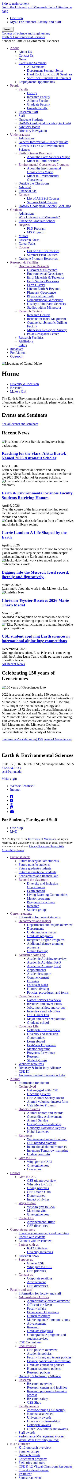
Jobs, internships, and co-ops (46, 1007)
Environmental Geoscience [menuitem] (45, 273)
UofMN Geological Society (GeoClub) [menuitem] (45, 123)
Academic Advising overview (47, 958)
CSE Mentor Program (41, 1105)
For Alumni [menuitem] (18, 352)
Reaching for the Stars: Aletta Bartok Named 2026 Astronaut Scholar (34, 455)
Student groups (37, 909)
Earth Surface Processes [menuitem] (43, 281)
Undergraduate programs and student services (46, 1336)
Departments (35, 928)
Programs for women (41, 902)
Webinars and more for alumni (47, 1139)
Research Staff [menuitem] (28, 112)
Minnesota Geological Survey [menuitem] (47, 330)
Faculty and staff (21, 1289)
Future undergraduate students (39, 861)
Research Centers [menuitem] (30, 311)
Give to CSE (27, 1158)
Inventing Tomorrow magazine (47, 1150)
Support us (26, 1259)
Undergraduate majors (42, 932)
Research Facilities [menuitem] (31, 337)
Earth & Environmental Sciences (23, 37)
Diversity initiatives (40, 1252)
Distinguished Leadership (44, 1124)
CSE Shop (34, 1402)
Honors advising (38, 988)
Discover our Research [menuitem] (34, 266)
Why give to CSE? (39, 1161)
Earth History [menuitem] (36, 285)
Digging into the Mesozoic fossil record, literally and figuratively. (35, 574)
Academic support (39, 973)
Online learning (37, 951)
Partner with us (29, 1244)
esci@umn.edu (12, 771)
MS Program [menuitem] (35, 232)
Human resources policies (44, 1368)
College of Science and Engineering (26, 33)
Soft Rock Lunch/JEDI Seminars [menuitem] (49, 78)
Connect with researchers (35, 1240)
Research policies (38, 1372)
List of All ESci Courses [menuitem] (43, 198)
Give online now (38, 1165)
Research (16, 388)
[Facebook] (11, 796)
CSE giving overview (41, 1180)
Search (7, 29)
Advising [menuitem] (25, 187)
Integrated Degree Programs (45, 940)
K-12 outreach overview (35, 1447)
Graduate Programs (40, 1331)
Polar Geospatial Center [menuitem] (43, 334)
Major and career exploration (46, 1019)
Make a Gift (18, 391)
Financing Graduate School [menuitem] (37, 221)
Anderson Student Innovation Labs (42, 1075)
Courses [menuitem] (24, 194)
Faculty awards (29, 1406)
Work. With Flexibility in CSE (39, 1440)
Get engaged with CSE (42, 1090)
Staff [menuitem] (22, 115)
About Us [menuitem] (25, 51)
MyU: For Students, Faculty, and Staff (35, 22)
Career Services (29, 996)
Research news (29, 1256)
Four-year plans (37, 985)
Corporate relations (39, 1278)
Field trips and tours (32, 1462)
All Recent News (13, 664)
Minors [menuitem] (23, 236)
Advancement (36, 1282)
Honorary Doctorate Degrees (46, 1128)
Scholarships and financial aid (38, 876)
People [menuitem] (14, 85)
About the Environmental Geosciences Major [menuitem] (44, 170)
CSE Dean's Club (39, 1192)
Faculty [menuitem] (23, 89)
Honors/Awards (29, 1109)
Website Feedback (22, 786)
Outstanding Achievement (44, 1116)
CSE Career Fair (38, 1015)
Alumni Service (37, 1120)
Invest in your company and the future (44, 1233)
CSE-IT (24, 1071)
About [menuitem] (14, 48)
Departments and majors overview (50, 925)
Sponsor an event (30, 1477)
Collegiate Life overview (43, 1030)
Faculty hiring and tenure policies (49, 1357)
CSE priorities (36, 1271)
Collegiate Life (28, 1026)
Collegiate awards (39, 1425)
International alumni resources (47, 1146)
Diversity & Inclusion (24, 384)
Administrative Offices (34, 1297)
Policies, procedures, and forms (48, 992)
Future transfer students (34, 864)
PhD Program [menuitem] (36, 228)
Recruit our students (32, 1237)
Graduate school (38, 1022)
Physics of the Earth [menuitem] (40, 296)
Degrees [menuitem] (24, 225)
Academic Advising (32, 955)
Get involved (27, 1086)
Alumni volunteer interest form (47, 1101)
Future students (20, 857)
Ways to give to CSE (41, 1207)
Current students (21, 913)
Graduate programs (40, 936)
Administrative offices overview (48, 1301)
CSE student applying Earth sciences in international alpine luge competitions (36, 638)
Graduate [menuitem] (16, 209)
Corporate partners (22, 1229)
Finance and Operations (43, 1312)
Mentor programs (38, 898)
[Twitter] (11, 800)
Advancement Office (41, 1222)
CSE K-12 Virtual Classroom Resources (45, 1466)
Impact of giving (38, 1199)
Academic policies (39, 1353)
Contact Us (26, 1218)
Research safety (37, 1398)
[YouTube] (12, 811)
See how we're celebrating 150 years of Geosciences (37, 739)
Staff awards (27, 1432)
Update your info (38, 1154)
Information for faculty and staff (40, 1293)
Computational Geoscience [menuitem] (45, 300)
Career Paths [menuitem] (27, 243)
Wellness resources (31, 1064)
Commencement (38, 977)
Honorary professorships (43, 1421)
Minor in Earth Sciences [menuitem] (43, 161)
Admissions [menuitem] (26, 138)
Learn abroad (36, 891)
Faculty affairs (36, 1308)
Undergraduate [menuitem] (20, 134)
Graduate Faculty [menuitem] (38, 104)
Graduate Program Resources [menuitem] (38, 258)
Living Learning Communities (47, 894)
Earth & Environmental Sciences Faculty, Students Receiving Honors (37, 495)
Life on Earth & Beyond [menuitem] (43, 288)
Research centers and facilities (47, 1387)
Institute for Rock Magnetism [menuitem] (46, 319)
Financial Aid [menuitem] (28, 191)
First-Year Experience (41, 1045)
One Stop (16, 18)
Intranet (15, 789)
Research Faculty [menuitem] (38, 97)
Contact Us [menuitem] (26, 55)
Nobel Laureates (38, 1131)
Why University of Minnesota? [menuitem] (39, 217)
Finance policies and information (49, 1361)
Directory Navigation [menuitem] (33, 130)
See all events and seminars (20, 424)
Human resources (38, 1316)
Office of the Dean (39, 1304)
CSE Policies (27, 1346)
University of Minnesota (42, 838)
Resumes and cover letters (44, 1004)
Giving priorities (38, 1188)
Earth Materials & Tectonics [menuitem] (45, 277)
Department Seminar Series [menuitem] (45, 70)
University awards (39, 1417)
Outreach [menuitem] (16, 356)
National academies (40, 1414)
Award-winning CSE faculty (46, 1410)
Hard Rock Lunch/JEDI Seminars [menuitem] (49, 74)
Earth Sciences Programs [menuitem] (35, 153)
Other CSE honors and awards (47, 1429)
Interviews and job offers (43, 1011)
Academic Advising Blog (44, 966)
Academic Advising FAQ (44, 962)
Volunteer (25, 1474)
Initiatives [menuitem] (16, 349)
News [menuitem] (22, 59)
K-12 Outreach (20, 1444)
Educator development (34, 1470)
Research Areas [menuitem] (29, 240)
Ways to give (27, 1203)
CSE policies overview (42, 1350)
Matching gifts (36, 1210)
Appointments (36, 970)
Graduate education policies (45, 1365)
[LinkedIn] (11, 808)
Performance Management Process (42, 1436)
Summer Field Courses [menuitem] (42, 202)
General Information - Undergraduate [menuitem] (43, 142)
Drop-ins (33, 981)
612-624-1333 (11, 768)
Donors (15, 1173)
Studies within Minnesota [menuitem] (44, 307)
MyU (13, 831)
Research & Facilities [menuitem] (24, 262)
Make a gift (9, 778)
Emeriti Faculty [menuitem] (37, 108)
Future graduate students (35, 868)
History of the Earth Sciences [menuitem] (46, 304)
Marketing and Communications (48, 1319)
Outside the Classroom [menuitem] (34, 183)
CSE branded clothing (42, 1143)
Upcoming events (38, 1094)
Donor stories (36, 1195)
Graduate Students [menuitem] (31, 119)
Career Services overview (44, 1000)
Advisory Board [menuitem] (29, 127)
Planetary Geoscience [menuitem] (41, 292)
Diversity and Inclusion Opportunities (42, 885)
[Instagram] (11, 804)
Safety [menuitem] (23, 345)
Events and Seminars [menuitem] (32, 63)
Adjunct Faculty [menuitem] (38, 100)
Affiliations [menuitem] (26, 341)
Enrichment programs (33, 1459)
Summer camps (29, 1451)
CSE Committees (30, 1342)
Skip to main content (15, 3)
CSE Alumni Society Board (45, 1098)
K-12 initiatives (37, 1248)
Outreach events (29, 1455)
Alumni (15, 1079)
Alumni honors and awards (45, 1113)
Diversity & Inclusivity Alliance (40, 1067)
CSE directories (37, 1225)
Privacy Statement (39, 846)
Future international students (37, 872)
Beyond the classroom (33, 879)
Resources (25, 1135)
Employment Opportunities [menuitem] (37, 82)
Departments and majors (35, 921)
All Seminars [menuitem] (35, 67)
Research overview (40, 1383)
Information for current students (40, 917)
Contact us (34, 1169)
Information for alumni (34, 1083)
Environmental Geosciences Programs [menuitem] (44, 164)
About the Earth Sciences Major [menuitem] (48, 157)
